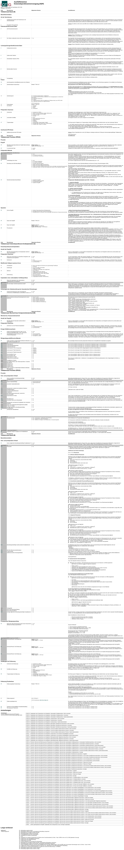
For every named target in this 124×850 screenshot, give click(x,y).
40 (1, 320)
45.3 (2, 346)
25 (1, 210)
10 (1, 82)
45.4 (2, 347)
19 (1, 144)
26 (1, 220)
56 (1, 653)
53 (1, 623)
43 (1, 333)
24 (1, 179)
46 (1, 378)
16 (1, 117)
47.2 (2, 383)
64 (1, 707)
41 (1, 325)
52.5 (2, 552)
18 (1, 132)
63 (1, 706)
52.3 (2, 550)
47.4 (2, 389)
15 (1, 112)
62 (1, 701)
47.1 (2, 381)
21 (1, 154)
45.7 (2, 354)
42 (1, 331)
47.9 (2, 398)
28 (1, 227)
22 (1, 160)
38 (1, 291)
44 (1, 340)
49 (1, 417)
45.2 (2, 345)
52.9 (2, 611)
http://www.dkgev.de (44, 700)
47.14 (2, 407)
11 (1, 84)
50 (1, 431)
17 (1, 122)
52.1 (2, 446)
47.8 (2, 395)
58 (1, 669)
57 (1, 663)
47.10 (2, 400)
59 (1, 673)
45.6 (2, 352)
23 (1, 163)
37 (1, 283)
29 (1, 251)
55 (1, 646)
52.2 (2, 544)
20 (1, 148)
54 (1, 639)
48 (1, 409)
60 (1, 683)
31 (1, 259)
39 (1, 297)
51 (1, 443)
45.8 (2, 355)
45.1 (2, 344)
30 (1, 256)
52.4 (2, 551)
